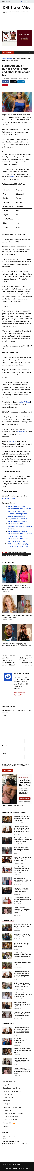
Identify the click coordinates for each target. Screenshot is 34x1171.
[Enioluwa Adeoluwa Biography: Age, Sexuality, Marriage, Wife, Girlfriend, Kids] (17, 633)
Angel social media (7, 555)
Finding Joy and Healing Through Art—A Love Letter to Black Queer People (23, 984)
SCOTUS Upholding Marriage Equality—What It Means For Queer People (22, 954)
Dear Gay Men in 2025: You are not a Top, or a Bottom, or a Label (22, 926)
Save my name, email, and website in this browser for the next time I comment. (15, 765)
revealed (11, 441)
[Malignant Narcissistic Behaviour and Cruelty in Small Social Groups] (7, 1059)
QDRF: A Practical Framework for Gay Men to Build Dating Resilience (22, 880)
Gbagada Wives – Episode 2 (17, 506)
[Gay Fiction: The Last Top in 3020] (7, 963)
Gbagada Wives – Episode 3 (17, 519)
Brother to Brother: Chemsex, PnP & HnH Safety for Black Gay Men (23, 994)
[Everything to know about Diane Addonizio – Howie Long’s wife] (17, 605)
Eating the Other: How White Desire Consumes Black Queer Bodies (21, 889)
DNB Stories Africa (16, 7)
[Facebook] (21, 1)
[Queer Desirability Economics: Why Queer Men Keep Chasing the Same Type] (7, 867)
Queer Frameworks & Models (13, 1113)
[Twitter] (24, 1)
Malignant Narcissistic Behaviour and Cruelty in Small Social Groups (22, 1060)
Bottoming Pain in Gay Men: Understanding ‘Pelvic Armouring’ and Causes (22, 1013)
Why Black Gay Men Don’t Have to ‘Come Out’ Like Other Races (22, 818)
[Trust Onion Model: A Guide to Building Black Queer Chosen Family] (7, 857)
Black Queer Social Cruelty (12, 1091)
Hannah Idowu (14, 78)
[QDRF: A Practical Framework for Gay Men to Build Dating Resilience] (7, 879)
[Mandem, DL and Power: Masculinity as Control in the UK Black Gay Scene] (7, 838)
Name (4, 738)
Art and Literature (9, 1082)
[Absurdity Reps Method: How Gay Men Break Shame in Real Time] (7, 898)
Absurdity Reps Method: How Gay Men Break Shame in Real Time (23, 899)
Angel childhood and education (11, 554)
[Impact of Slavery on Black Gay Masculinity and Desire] (7, 934)
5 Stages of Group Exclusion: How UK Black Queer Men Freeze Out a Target (22, 910)
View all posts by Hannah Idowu (20, 694)
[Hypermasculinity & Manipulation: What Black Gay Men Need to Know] (7, 1003)
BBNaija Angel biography (20, 555)
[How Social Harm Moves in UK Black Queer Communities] (7, 1039)
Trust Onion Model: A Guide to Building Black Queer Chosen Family (23, 858)
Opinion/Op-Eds (8, 1110)
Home (3, 58)
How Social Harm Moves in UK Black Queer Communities (22, 1040)
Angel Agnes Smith (12, 552)
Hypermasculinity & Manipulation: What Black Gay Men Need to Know (22, 1004)
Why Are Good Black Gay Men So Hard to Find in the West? (22, 1050)
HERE (10, 805)
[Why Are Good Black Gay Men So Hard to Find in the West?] (7, 1049)
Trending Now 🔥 (9, 1123)
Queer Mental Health (10, 1116)
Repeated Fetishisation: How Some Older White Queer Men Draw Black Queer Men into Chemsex (22, 828)
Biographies (9, 58)
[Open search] (30, 52)
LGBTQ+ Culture (8, 1104)
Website (4, 754)
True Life (6, 1126)
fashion (12, 177)
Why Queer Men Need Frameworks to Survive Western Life (21, 849)
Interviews (6, 1101)
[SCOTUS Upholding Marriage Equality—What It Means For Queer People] (7, 953)
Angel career (21, 552)
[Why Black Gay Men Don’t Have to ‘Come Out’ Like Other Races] (7, 817)
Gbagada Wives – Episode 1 (17, 521)
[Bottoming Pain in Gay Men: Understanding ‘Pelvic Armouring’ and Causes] (7, 1012)
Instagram (21, 1168)
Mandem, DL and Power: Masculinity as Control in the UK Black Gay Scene (23, 839)
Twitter (15, 1168)
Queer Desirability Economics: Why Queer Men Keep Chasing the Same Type (21, 869)
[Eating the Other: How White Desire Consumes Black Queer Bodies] (7, 888)
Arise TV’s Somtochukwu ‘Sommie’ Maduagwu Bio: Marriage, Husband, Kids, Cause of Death (16, 587)
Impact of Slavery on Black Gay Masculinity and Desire (22, 935)
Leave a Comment (23, 78)
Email (4, 746)
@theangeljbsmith (8, 498)
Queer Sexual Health (10, 1120)
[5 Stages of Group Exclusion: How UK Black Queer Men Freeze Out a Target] (7, 908)
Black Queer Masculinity (11, 1088)
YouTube (28, 1168)
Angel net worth (25, 554)
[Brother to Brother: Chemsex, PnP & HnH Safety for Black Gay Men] (7, 993)
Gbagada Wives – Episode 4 (17, 531)
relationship (21, 432)
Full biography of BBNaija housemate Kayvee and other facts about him (20, 526)
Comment (5, 715)
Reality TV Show (24, 402)
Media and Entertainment (25, 63)
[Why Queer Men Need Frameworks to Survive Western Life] (7, 848)
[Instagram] (26, 1)
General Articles (13, 63)
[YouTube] (29, 1)
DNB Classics (7, 1094)
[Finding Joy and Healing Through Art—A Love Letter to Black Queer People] (7, 983)
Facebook (8, 1168)
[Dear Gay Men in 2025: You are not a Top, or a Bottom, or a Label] (7, 925)
